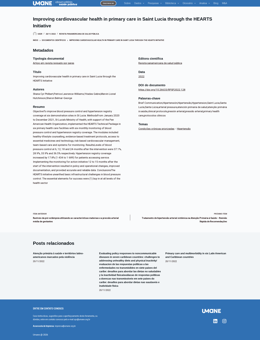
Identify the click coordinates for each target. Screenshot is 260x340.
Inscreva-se (108, 3)
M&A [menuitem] (224, 3)
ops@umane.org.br (82, 319)
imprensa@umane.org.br (65, 326)
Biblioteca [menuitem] (170, 3)
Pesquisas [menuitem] (153, 3)
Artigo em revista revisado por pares (53, 63)
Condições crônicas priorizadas (156, 128)
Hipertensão (184, 128)
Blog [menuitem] (216, 3)
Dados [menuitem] (137, 3)
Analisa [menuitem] (203, 3)
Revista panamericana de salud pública (79, 34)
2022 (141, 76)
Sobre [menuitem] (127, 3)
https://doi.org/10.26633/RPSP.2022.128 (161, 89)
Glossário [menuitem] (188, 3)
